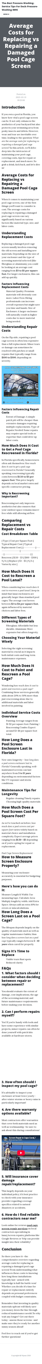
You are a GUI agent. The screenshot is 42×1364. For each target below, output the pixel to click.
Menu (5, 14)
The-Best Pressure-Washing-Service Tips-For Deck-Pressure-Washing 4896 (20, 6)
